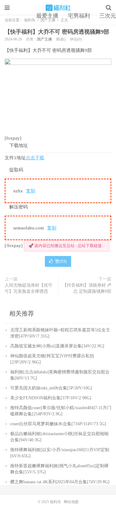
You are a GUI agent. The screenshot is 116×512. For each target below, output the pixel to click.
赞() (61, 261)
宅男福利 (79, 16)
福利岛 (58, 8)
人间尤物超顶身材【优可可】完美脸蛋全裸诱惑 (28, 288)
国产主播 (44, 39)
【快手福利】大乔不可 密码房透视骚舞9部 (57, 32)
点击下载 (35, 157)
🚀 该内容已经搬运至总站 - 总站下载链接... (66, 245)
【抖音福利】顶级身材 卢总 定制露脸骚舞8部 (86, 288)
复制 (30, 190)
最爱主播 (47, 16)
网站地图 (71, 502)
